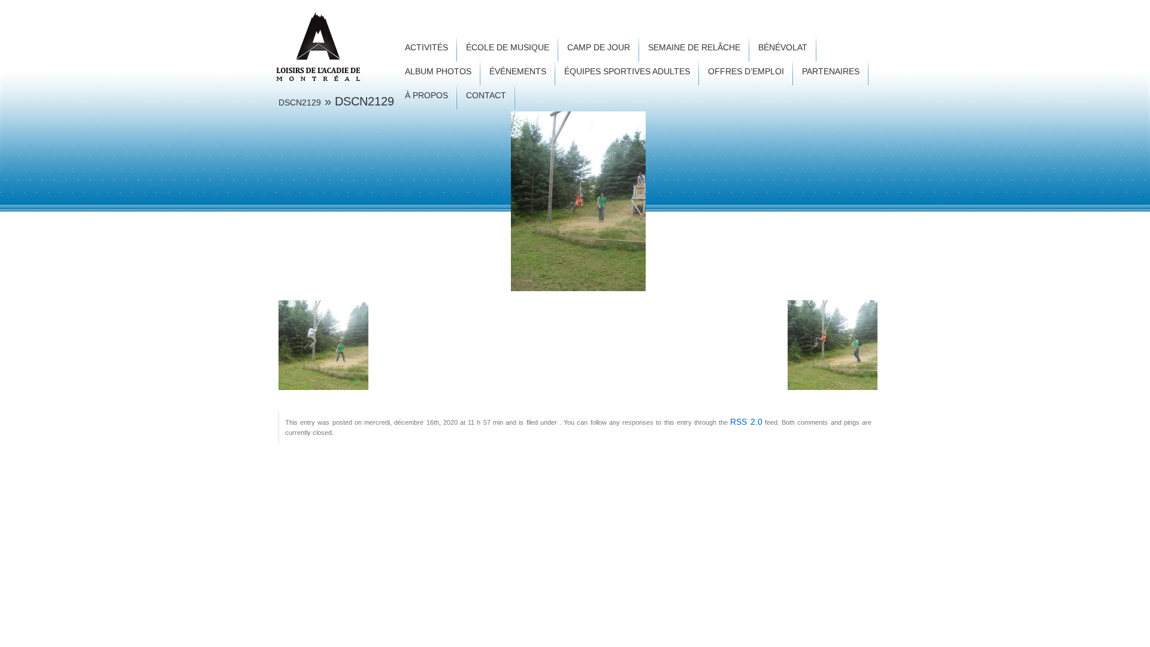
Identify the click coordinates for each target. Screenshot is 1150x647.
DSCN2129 (300, 102)
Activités (426, 47)
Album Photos (438, 71)
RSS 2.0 (746, 422)
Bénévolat (782, 47)
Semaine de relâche (694, 47)
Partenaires (831, 71)
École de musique (507, 47)
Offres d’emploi (746, 71)
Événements (517, 71)
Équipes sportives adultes (627, 71)
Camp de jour (598, 47)
